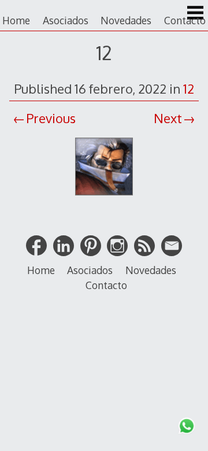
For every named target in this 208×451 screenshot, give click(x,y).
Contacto (185, 20)
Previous (51, 118)
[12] (104, 196)
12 (188, 88)
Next (168, 118)
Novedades (126, 20)
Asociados (65, 20)
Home (16, 20)
